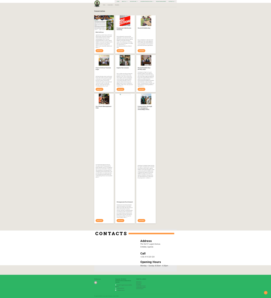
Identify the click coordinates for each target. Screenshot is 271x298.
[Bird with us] (104, 22)
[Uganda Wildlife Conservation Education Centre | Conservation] (97, 3)
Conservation (110, 5)
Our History (138, 284)
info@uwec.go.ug (120, 290)
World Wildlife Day (144, 28)
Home (118, 1)
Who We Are (138, 283)
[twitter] (95, 282)
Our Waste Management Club (103, 107)
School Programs (139, 288)
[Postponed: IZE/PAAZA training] (125, 20)
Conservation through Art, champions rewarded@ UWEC (145, 107)
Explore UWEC (133, 1)
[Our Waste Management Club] (104, 99)
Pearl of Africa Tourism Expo (103, 68)
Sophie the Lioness (123, 68)
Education (117, 5)
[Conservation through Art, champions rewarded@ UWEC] (146, 99)
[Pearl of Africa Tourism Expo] (104, 60)
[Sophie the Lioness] (125, 60)
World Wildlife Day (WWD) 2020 (144, 68)
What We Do (138, 281)
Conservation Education (146, 1)
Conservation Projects (141, 286)
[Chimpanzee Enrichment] (125, 147)
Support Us (171, 1)
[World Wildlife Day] (146, 20)
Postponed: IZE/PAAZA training (124, 28)
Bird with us (100, 32)
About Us (124, 1)
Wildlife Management (161, 1)
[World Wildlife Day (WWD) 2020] (146, 60)
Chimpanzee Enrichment (125, 202)
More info (99, 50)
